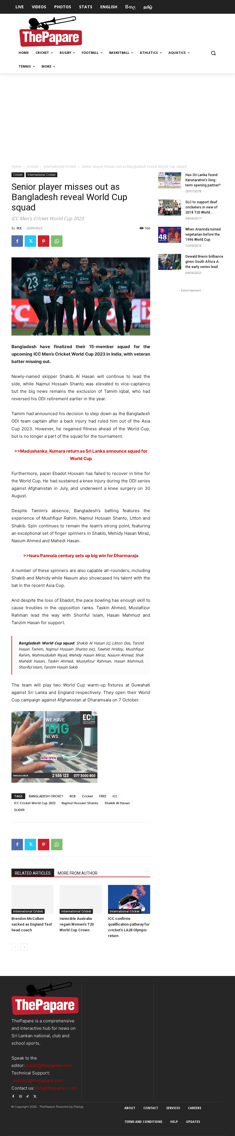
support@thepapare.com (38, 1080)
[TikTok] (28, 1095)
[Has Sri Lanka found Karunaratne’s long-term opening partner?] (169, 180)
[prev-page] (15, 947)
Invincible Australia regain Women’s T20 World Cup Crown (77, 924)
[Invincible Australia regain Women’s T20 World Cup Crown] (81, 899)
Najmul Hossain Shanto (80, 803)
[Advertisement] (117, 116)
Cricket (32, 166)
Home (16, 166)
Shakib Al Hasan (117, 803)
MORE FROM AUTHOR (77, 873)
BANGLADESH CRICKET (46, 796)
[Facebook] (17, 241)
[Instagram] (20, 1095)
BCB (73, 796)
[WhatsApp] (56, 241)
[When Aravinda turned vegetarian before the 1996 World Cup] (169, 235)
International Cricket (60, 166)
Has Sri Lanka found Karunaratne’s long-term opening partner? (203, 180)
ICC (19, 228)
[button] (213, 53)
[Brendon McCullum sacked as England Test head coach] (32, 899)
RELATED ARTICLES (33, 873)
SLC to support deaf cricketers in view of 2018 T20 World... (201, 207)
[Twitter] (30, 241)
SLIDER (19, 810)
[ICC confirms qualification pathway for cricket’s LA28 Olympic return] (129, 899)
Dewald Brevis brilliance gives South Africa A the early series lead (204, 262)
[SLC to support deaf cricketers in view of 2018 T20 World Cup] (169, 208)
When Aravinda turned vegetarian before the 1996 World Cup (203, 234)
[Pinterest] (43, 241)
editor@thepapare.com (49, 1065)
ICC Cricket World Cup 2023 (34, 803)
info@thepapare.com (57, 1088)
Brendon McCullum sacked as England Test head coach (31, 924)
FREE (102, 796)
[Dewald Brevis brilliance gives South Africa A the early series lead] (169, 262)
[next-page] (24, 947)
